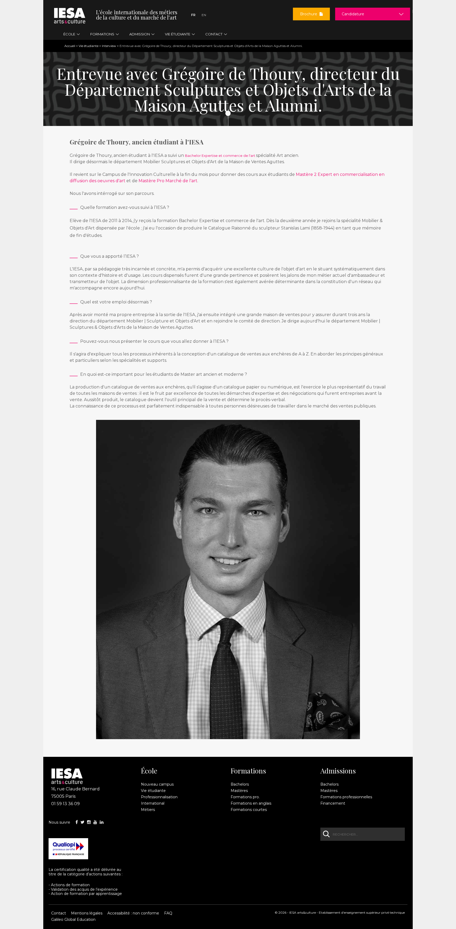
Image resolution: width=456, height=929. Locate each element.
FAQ (168, 913)
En (204, 15)
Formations (248, 770)
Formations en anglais (251, 803)
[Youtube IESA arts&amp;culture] (95, 822)
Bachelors (240, 784)
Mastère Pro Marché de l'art (168, 180)
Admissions (338, 770)
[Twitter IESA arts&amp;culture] (82, 822)
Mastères (239, 790)
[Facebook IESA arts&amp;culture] (76, 822)
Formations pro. (245, 797)
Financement (332, 803)
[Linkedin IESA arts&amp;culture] (101, 822)
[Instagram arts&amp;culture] (89, 822)
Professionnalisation (159, 797)
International (152, 803)
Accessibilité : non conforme (133, 913)
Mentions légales (86, 913)
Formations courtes (249, 809)
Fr (193, 15)
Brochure (309, 14)
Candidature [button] (353, 14)
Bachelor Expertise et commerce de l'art (220, 155)
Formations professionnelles (346, 797)
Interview (109, 46)
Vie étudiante (88, 46)
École (149, 770)
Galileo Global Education (73, 919)
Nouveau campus (157, 784)
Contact (58, 913)
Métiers (148, 809)
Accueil (69, 46)
